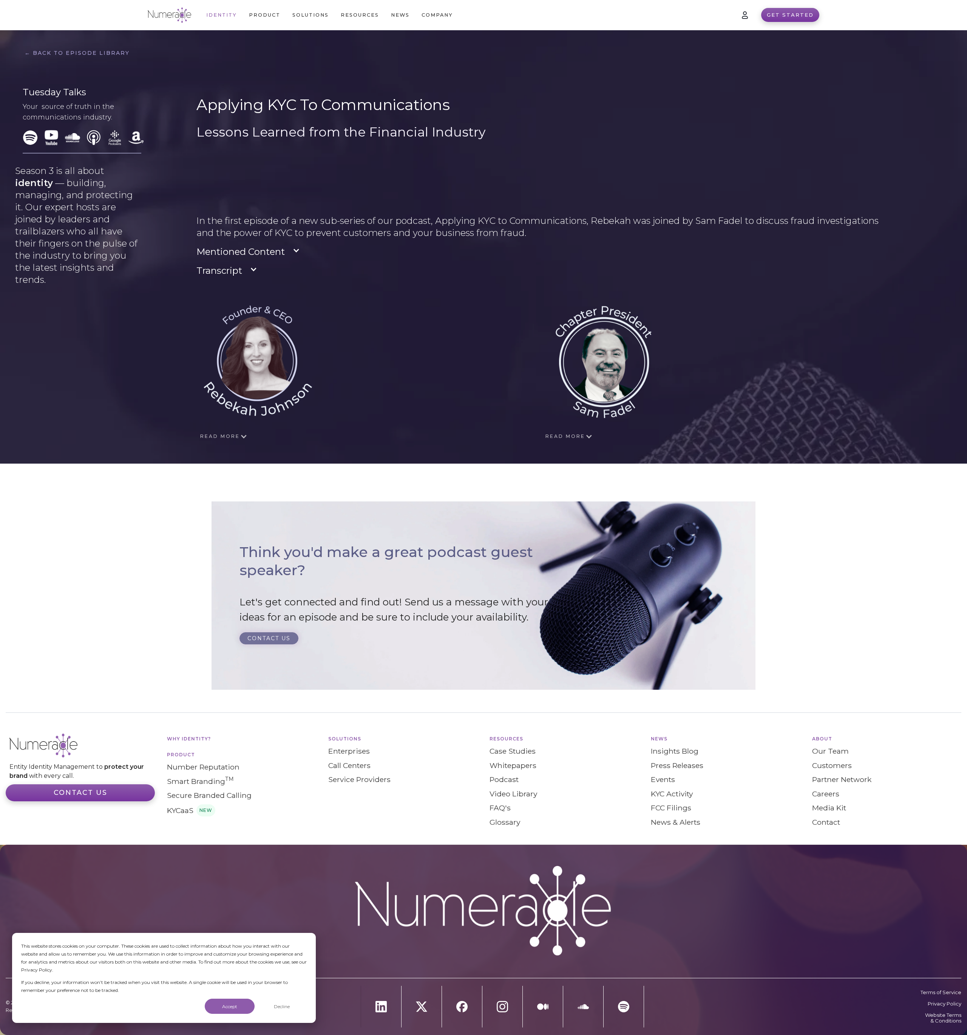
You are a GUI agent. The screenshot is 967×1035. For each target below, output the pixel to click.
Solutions (344, 739)
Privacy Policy (944, 1004)
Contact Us (80, 792)
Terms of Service (941, 992)
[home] (169, 15)
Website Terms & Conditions (943, 1018)
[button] (264, 15)
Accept (229, 1006)
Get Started (790, 15)
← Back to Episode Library (77, 53)
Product (181, 754)
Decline (282, 1006)
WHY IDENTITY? (189, 739)
